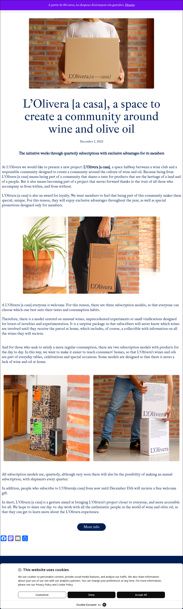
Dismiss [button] (130, 5)
